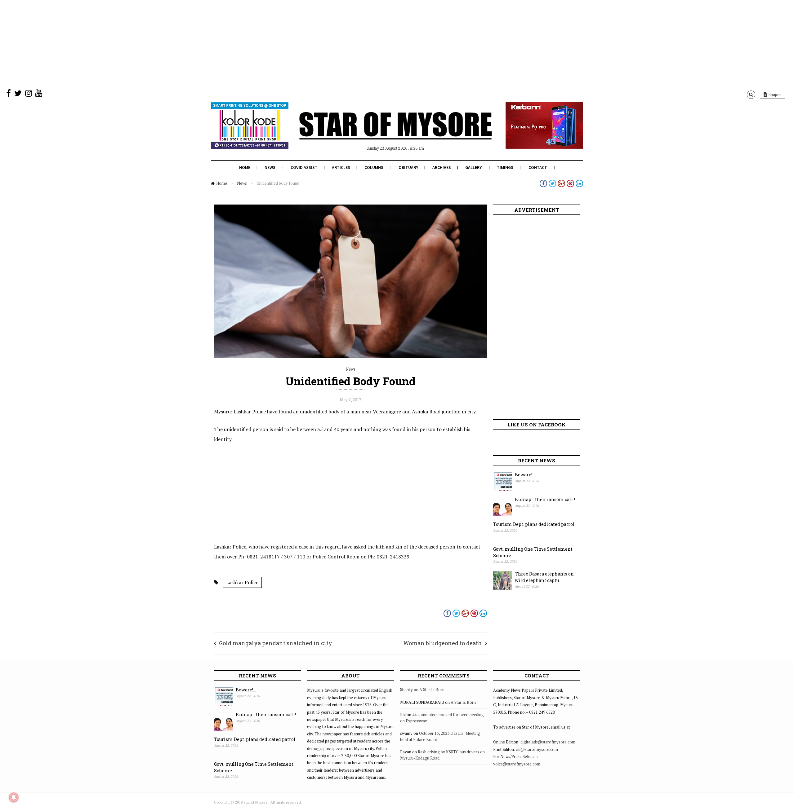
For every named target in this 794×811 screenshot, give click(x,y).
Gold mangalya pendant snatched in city (275, 643)
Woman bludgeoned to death (442, 643)
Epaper (774, 94)
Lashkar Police (242, 582)
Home (244, 167)
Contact (538, 167)
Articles (341, 167)
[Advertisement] (186, 43)
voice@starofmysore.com (516, 764)
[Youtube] (38, 94)
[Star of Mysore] (381, 133)
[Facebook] (8, 94)
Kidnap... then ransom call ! (545, 499)
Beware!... (525, 475)
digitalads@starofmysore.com (547, 742)
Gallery (473, 167)
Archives (441, 167)
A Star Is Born (431, 689)
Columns (373, 167)
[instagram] (28, 94)
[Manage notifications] (14, 797)
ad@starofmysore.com (537, 749)
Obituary (408, 167)
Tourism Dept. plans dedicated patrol (534, 524)
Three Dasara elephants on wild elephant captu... (544, 577)
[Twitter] (18, 94)
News (270, 167)
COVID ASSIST (304, 167)
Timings (505, 167)
